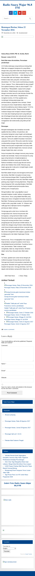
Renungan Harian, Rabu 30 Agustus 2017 (17, 421)
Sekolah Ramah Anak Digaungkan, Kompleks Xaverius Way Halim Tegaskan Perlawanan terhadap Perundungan (15, 458)
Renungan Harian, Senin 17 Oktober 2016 (17, 315)
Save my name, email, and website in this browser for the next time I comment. (16, 387)
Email (3, 370)
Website (3, 377)
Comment (4, 345)
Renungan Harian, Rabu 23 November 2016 (17, 287)
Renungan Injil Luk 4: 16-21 (13, 434)
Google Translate (28, 554)
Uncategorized (23, 32)
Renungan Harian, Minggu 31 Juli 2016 (16, 319)
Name (3, 363)
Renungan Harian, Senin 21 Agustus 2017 (17, 324)
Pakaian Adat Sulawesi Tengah (14, 440)
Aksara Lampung (10, 415)
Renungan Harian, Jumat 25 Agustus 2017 (18, 427)
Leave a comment (9, 329)
